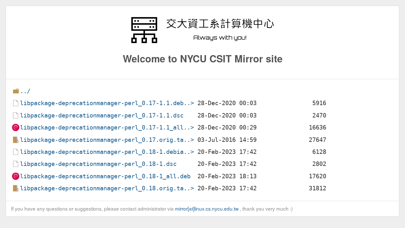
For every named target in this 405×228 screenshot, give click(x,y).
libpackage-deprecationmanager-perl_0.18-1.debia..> (107, 151)
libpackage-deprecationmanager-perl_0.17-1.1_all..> (107, 127)
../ (25, 91)
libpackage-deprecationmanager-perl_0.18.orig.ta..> (107, 188)
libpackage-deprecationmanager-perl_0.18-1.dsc (98, 164)
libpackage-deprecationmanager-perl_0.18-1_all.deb (105, 176)
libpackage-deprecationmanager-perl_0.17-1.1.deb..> (107, 103)
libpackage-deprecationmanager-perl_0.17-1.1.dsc (102, 115)
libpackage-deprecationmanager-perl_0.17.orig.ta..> (107, 139)
